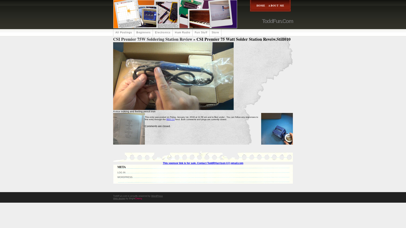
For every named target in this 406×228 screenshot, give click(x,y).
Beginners (143, 32)
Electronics (162, 32)
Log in (121, 172)
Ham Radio (182, 32)
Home (260, 5)
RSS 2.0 (170, 119)
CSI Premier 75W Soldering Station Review (152, 39)
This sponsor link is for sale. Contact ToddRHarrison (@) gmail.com (203, 163)
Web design (119, 198)
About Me (276, 5)
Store (215, 32)
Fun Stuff (201, 32)
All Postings (123, 32)
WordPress (124, 177)
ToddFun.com (277, 21)
